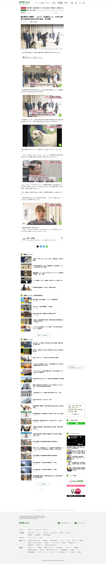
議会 (75, 409)
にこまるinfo (45, 532)
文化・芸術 (71, 411)
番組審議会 (76, 547)
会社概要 (39, 547)
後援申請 (79, 552)
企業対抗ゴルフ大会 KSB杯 (50, 544)
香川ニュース (46, 529)
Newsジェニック (69, 532)
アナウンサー (47, 2)
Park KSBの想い (59, 547)
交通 (80, 405)
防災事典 (81, 540)
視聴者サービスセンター (48, 547)
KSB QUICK (45, 540)
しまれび (68, 540)
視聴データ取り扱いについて (52, 549)
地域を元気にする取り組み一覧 (34, 540)
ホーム (22, 510)
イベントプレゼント (54, 3)
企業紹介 (66, 2)
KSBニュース (30, 529)
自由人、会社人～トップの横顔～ (57, 532)
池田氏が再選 (29, 7)
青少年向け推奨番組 (47, 534)
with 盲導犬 (46, 542)
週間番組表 (30, 534)
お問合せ (83, 3)
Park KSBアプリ (39, 544)
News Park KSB (31, 532)
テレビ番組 (41, 2)
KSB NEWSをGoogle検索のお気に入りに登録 (75, 367)
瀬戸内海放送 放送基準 (32, 549)
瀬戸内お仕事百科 (53, 540)
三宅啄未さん (53, 7)
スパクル (61, 540)
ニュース (36, 2)
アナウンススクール (55, 542)
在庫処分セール (60, 7)
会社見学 (63, 542)
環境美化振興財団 (31, 552)
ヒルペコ (38, 532)
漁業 (75, 411)
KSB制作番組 (37, 534)
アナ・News (40, 537)
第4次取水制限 (36, 7)
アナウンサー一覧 (31, 537)
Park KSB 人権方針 (61, 552)
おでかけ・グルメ (76, 407)
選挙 (77, 405)
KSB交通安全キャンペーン (73, 542)
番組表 (76, 3)
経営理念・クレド (31, 547)
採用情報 (72, 3)
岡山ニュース (38, 529)
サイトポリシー (52, 552)
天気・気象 (80, 409)
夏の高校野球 (30, 544)
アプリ (80, 3)
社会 (36, 21)
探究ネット (74, 540)
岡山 (27, 10)
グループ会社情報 (71, 552)
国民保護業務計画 (64, 549)
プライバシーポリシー (42, 552)
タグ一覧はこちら (75, 414)
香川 (31, 10)
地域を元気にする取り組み (60, 3)
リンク (78, 549)
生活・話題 (71, 409)
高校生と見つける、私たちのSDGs (34, 542)
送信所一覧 (42, 549)
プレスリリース (68, 547)
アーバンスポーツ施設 (44, 7)
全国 (34, 10)
